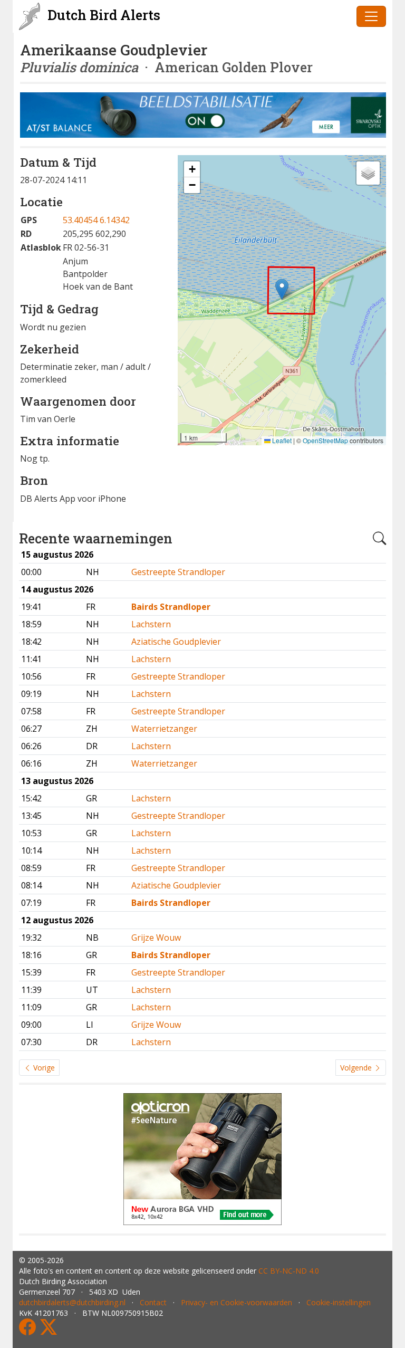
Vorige (43, 1068)
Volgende (357, 1068)
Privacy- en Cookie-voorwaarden (236, 1302)
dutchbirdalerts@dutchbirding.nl (72, 1302)
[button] (281, 289)
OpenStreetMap (325, 440)
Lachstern (151, 624)
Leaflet (281, 440)
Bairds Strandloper (170, 607)
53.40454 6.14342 (96, 220)
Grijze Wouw (156, 937)
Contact (153, 1302)
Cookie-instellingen (338, 1302)
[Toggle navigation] (371, 16)
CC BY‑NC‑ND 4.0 (288, 1271)
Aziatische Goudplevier (176, 641)
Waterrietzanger (164, 728)
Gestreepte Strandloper (178, 572)
